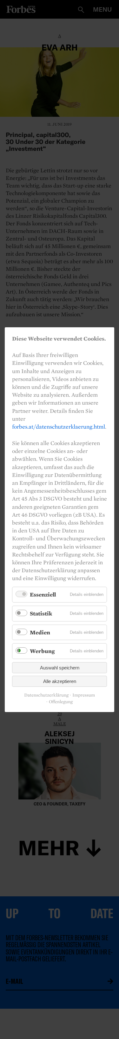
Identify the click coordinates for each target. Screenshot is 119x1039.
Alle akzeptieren (59, 681)
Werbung (42, 651)
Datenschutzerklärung (46, 695)
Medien (40, 632)
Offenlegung (61, 701)
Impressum (83, 695)
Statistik (41, 613)
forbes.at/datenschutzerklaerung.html (58, 426)
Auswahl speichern (59, 667)
